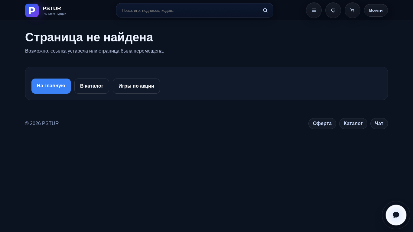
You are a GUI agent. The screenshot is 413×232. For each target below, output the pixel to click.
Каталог (353, 123)
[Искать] (265, 10)
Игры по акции (136, 86)
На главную (51, 85)
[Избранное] (333, 10)
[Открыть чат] (396, 215)
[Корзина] (352, 10)
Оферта (322, 123)
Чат (379, 123)
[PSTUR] (54, 10)
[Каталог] (314, 10)
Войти (376, 10)
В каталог (91, 86)
